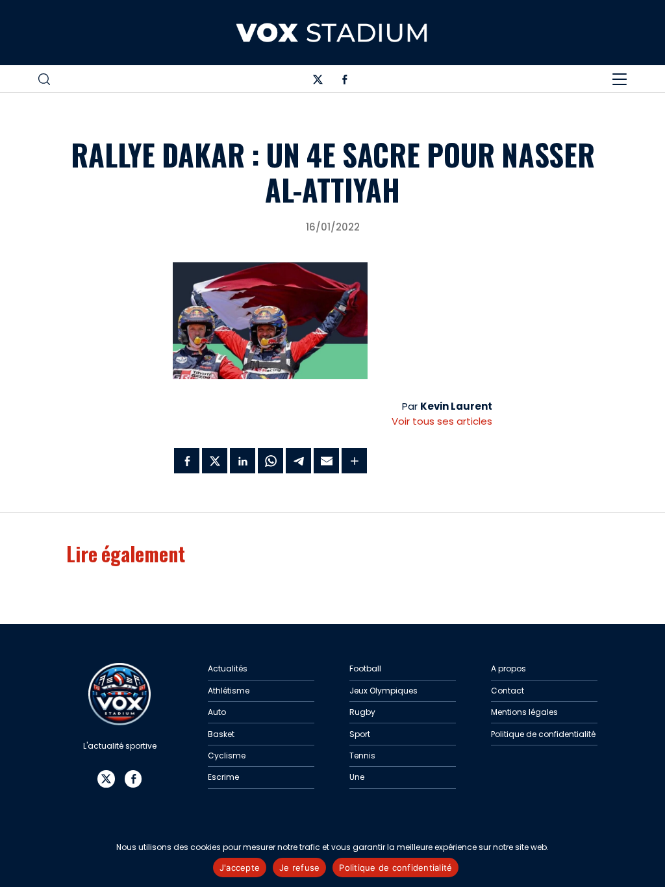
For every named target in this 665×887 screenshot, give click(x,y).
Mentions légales (524, 712)
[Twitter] (317, 81)
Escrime (223, 776)
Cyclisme (226, 755)
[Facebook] (344, 81)
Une (356, 776)
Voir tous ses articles (442, 421)
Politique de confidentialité (543, 734)
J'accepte (240, 867)
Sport (359, 734)
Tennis (362, 755)
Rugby (362, 712)
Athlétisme (228, 690)
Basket (221, 734)
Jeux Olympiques (383, 690)
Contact (507, 690)
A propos (508, 668)
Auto (217, 712)
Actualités (227, 668)
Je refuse (299, 867)
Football (365, 668)
